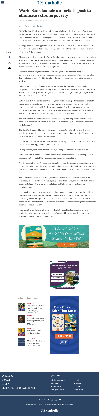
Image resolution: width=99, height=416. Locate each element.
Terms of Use (60, 405)
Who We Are (55, 383)
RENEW (6, 383)
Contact (77, 386)
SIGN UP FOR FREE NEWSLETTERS (18, 387)
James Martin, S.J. (33, 312)
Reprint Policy (56, 386)
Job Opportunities (57, 389)
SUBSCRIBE (7, 375)
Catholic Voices (33, 338)
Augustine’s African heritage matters (35, 331)
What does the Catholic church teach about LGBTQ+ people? (36, 308)
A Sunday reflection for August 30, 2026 (36, 342)
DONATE (6, 379)
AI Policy (77, 380)
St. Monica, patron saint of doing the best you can (36, 320)
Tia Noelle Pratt (33, 335)
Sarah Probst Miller (34, 345)
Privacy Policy (69, 405)
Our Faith (30, 303)
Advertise (77, 383)
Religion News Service (34, 26)
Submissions (78, 389)
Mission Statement (58, 380)
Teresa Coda (31, 325)
